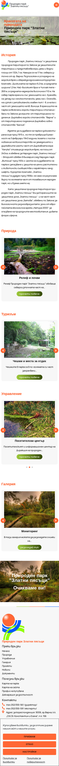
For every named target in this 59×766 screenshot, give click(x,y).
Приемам (29, 736)
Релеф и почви (29, 277)
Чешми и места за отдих (29, 361)
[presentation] (26, 467)
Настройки (29, 752)
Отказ (29, 744)
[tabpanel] (29, 432)
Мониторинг (29, 531)
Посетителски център (29, 440)
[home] (5, 5)
